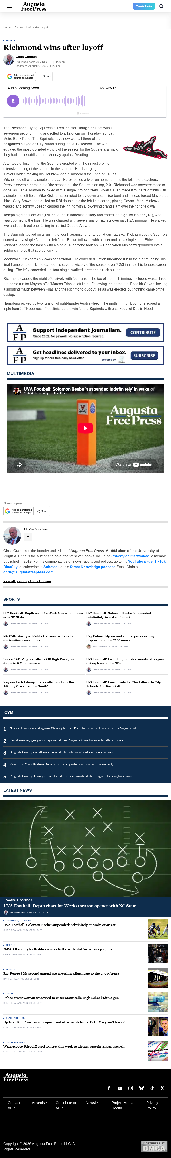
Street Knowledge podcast (92, 567)
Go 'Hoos (26, 900)
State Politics (15, 1018)
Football (12, 900)
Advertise (39, 1103)
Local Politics (16, 1042)
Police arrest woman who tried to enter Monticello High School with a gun (61, 998)
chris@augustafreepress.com (28, 572)
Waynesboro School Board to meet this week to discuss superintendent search (63, 1046)
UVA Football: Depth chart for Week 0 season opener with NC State (70, 906)
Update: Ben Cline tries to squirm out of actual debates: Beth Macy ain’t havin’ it (65, 1022)
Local (10, 993)
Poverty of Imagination (130, 556)
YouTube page (140, 561)
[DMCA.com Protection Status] (154, 1146)
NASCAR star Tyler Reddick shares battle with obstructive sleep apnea (57, 949)
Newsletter (94, 1103)
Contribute (144, 6)
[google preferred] (21, 76)
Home (7, 27)
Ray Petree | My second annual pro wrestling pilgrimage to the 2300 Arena (61, 973)
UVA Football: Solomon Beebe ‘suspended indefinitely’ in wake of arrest (59, 925)
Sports (10, 40)
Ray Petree (100, 646)
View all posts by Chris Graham (27, 581)
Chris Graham (18, 624)
